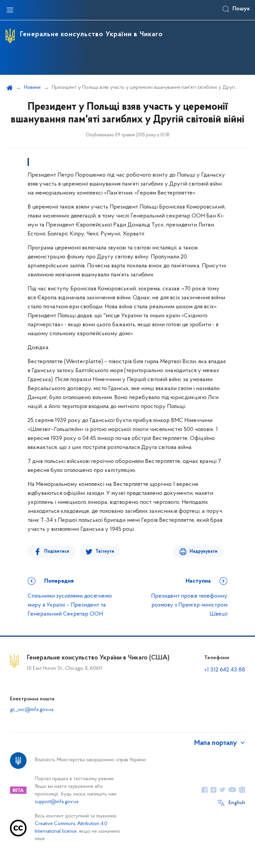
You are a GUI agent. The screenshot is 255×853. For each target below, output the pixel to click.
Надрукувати (203, 551)
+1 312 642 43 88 (224, 670)
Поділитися (56, 551)
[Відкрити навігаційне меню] (10, 10)
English (236, 802)
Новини (32, 87)
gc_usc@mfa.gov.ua (31, 709)
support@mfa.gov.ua (56, 801)
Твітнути (105, 551)
